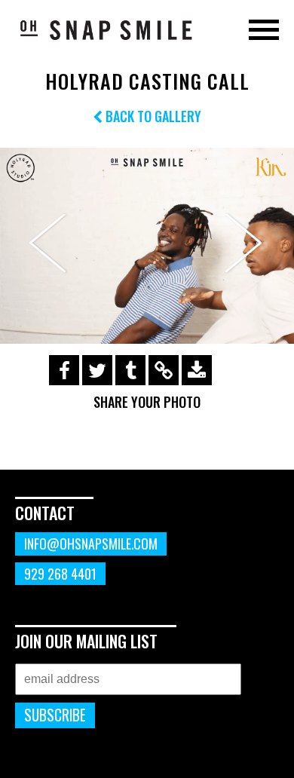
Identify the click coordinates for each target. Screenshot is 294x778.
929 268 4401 (60, 574)
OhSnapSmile (105, 29)
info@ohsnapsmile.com (91, 543)
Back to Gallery (152, 116)
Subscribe (55, 715)
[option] (147, 246)
